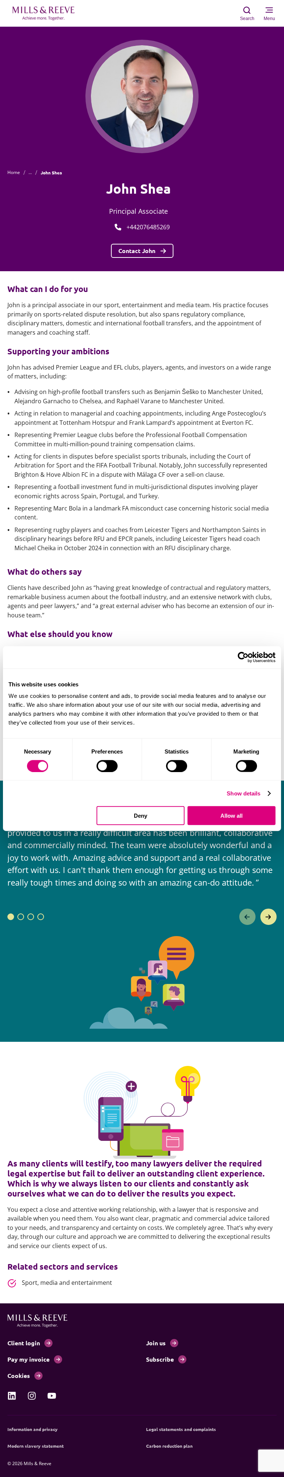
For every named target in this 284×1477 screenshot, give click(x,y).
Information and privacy (32, 1429)
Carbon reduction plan (169, 1446)
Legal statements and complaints (181, 1429)
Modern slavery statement (35, 1446)
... (30, 172)
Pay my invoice (28, 1359)
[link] (11, 1395)
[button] (10, 916)
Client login (23, 1343)
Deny (140, 816)
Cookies (18, 1375)
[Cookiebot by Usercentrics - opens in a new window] (243, 657)
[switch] (107, 766)
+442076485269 (148, 227)
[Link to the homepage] (47, 13)
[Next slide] (268, 917)
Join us (156, 1343)
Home (13, 172)
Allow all (231, 816)
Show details (243, 793)
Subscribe (160, 1359)
